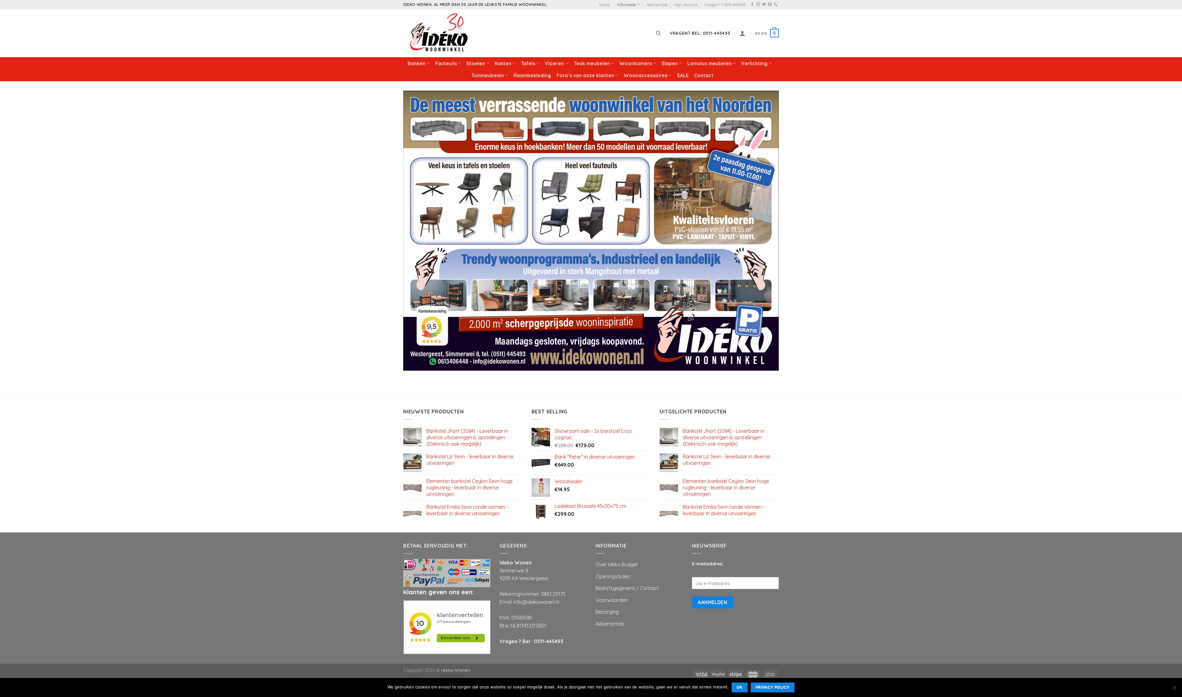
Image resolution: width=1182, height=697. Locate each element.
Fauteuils (446, 63)
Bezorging (607, 612)
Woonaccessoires (645, 75)
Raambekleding (532, 75)
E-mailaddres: (708, 564)
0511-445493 (548, 641)
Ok (740, 687)
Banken (416, 63)
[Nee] (1174, 689)
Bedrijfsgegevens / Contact (627, 588)
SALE (683, 75)
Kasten (503, 63)
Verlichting (754, 63)
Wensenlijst (657, 4)
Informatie (626, 4)
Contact (704, 75)
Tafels (528, 63)
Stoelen (475, 63)
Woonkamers (635, 63)
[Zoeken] (658, 33)
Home (604, 4)
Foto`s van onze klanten (585, 75)
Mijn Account (686, 4)
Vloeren (554, 63)
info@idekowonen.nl (536, 602)
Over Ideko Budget (617, 564)
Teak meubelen (592, 63)
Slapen (669, 63)
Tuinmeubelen (487, 75)
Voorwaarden (612, 600)
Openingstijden (613, 576)
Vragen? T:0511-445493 (725, 4)
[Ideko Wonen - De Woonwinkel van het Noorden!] (440, 33)
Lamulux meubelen (709, 63)
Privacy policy (773, 687)
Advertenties (610, 624)
